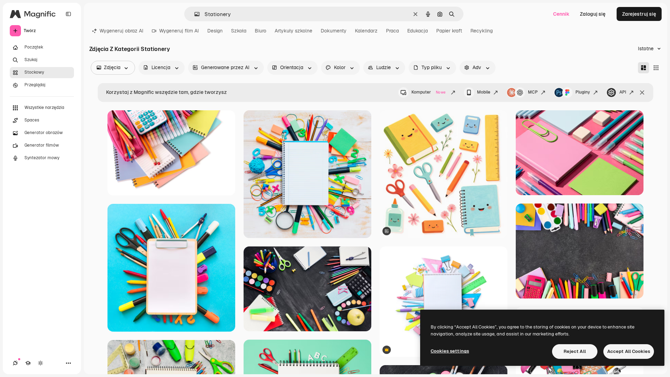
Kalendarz (366, 31)
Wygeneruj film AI (179, 31)
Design (215, 31)
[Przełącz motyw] (40, 363)
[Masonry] (643, 67)
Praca (392, 31)
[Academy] (28, 363)
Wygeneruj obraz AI (121, 31)
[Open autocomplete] (194, 14)
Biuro (260, 31)
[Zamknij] (642, 92)
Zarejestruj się (639, 14)
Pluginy (582, 92)
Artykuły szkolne (293, 31)
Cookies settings (450, 351)
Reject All (575, 351)
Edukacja (417, 31)
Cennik (561, 14)
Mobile (483, 92)
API (622, 92)
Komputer (428, 92)
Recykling (481, 31)
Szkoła (238, 31)
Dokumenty (334, 31)
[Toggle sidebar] (68, 14)
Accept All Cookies (628, 351)
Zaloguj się (592, 14)
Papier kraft (449, 31)
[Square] (656, 67)
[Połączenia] (15, 363)
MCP (533, 92)
